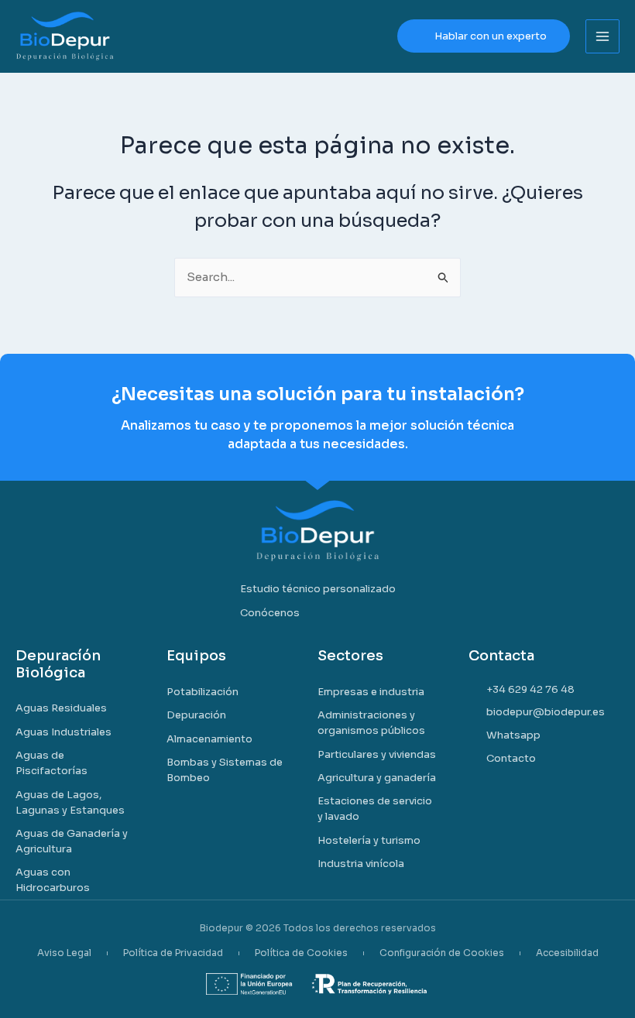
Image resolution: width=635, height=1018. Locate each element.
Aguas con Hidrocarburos (52, 879)
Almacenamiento (209, 739)
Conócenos (270, 612)
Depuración (196, 715)
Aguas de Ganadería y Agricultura (71, 841)
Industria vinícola (361, 863)
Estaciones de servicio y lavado (375, 808)
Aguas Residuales (61, 708)
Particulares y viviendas (377, 754)
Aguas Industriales (63, 732)
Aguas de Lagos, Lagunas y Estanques (70, 802)
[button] (483, 36)
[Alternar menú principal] (602, 36)
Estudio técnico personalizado (318, 588)
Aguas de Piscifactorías (51, 763)
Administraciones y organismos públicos (371, 722)
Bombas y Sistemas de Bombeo (224, 770)
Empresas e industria (371, 691)
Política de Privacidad (173, 953)
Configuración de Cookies (441, 953)
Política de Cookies (301, 953)
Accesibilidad (567, 953)
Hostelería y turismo (369, 840)
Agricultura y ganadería (377, 777)
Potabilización (202, 691)
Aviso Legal (64, 953)
